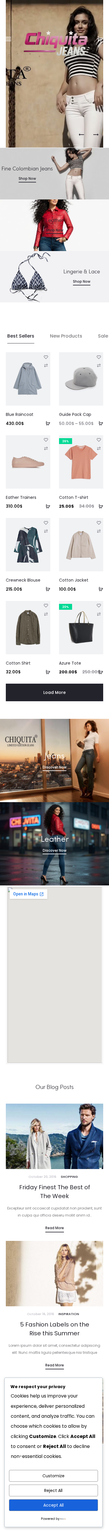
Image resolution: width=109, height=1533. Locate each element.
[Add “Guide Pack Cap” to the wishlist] (98, 356)
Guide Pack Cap (75, 414)
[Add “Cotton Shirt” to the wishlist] (46, 605)
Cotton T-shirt (73, 497)
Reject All (53, 1490)
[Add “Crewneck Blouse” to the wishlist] (46, 522)
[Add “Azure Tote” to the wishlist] (98, 605)
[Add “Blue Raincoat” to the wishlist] (46, 356)
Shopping (69, 1176)
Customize (53, 1476)
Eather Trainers (21, 497)
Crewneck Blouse (23, 580)
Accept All (53, 1505)
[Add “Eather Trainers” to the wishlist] (46, 439)
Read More (54, 1227)
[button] (46, 423)
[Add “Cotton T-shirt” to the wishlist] (98, 439)
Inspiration (68, 1314)
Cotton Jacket (73, 580)
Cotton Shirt (18, 663)
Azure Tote (70, 663)
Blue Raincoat (19, 414)
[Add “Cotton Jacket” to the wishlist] (98, 522)
